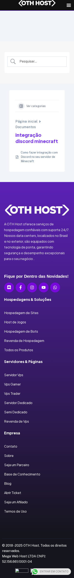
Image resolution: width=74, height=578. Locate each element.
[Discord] (9, 287)
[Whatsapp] (55, 287)
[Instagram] (32, 287)
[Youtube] (44, 287)
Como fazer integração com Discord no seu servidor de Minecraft (39, 157)
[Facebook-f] (20, 287)
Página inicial (26, 121)
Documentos (25, 127)
